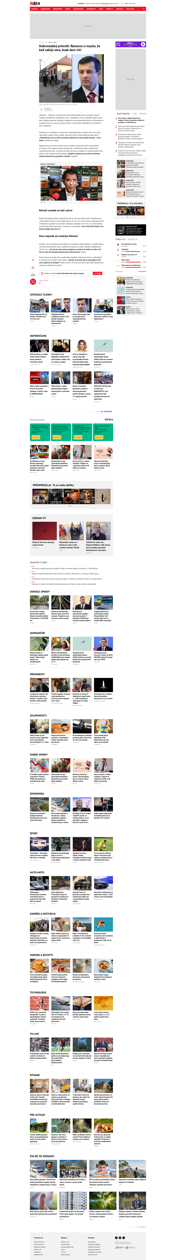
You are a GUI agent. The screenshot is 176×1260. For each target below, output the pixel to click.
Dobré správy (39, 754)
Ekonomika (91, 9)
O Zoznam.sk (38, 1238)
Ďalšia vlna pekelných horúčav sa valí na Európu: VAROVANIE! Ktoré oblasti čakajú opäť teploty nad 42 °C (60, 657)
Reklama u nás (65, 1242)
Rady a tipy (97, 981)
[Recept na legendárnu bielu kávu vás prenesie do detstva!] (82, 966)
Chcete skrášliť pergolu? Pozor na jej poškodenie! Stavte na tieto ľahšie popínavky (39, 1138)
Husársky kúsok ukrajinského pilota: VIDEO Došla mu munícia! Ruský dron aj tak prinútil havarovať (82, 657)
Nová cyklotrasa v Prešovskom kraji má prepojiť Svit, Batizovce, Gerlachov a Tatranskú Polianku (60, 896)
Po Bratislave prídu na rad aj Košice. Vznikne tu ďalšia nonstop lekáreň (39, 1055)
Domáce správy (40, 591)
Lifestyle (119, 9)
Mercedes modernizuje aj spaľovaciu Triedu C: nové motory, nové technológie (103, 894)
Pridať (99, 273)
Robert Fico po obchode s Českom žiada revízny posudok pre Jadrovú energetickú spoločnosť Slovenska (132, 153)
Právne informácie (39, 1242)
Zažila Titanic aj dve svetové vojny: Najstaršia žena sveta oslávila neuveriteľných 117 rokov (39, 738)
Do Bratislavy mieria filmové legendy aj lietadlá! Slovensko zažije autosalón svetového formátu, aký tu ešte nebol (39, 465)
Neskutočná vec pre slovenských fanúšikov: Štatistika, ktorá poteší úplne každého (59, 464)
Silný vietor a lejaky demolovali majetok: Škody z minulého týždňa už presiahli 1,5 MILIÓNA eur (65, 568)
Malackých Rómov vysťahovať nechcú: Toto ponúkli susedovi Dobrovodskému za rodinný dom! (60, 318)
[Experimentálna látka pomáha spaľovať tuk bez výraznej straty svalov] (82, 1003)
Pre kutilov (37, 1114)
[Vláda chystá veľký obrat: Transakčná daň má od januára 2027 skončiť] (103, 804)
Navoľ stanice (119, 271)
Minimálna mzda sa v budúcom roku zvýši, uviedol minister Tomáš (69, 545)
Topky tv (109, 9)
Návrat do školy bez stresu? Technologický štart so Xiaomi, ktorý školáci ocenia (102, 464)
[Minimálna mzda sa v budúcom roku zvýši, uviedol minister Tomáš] (71, 531)
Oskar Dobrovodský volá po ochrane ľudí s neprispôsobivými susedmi (81, 317)
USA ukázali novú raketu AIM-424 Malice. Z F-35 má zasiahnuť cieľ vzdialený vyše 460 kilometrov (60, 1016)
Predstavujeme (76, 903)
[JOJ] (117, 250)
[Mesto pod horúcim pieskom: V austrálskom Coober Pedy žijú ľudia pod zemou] (60, 726)
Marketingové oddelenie (95, 1252)
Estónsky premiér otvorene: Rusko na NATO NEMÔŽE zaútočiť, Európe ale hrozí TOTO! (103, 656)
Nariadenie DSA (38, 1255)
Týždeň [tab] (142, 113)
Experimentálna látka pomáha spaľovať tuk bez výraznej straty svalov (82, 1014)
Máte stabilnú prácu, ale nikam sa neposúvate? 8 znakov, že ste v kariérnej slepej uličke (60, 936)
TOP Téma (54, 1023)
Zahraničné (45, 9)
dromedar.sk (54, 744)
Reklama (64, 1238)
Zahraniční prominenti (57, 703)
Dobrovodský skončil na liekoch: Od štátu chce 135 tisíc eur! (38, 316)
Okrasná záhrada (34, 1144)
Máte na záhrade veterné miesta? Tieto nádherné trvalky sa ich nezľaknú (82, 1137)
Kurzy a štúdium (77, 942)
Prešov (95, 623)
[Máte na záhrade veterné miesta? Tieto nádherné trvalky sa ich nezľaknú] (82, 1126)
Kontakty (91, 1238)
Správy (61, 550)
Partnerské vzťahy (131, 226)
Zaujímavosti (78, 9)
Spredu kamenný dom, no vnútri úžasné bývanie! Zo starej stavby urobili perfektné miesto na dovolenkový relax (103, 1099)
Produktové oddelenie (94, 1244)
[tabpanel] (131, 136)
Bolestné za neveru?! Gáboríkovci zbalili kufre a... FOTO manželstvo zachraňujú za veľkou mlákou (81, 698)
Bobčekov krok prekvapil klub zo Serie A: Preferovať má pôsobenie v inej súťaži (60, 856)
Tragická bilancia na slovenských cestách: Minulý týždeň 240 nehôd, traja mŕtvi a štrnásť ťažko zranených (102, 616)
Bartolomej (105, 3)
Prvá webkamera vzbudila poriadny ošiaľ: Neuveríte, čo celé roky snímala (82, 737)
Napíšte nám (37, 1252)
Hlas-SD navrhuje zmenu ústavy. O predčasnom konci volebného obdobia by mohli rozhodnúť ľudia (103, 1056)
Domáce (34, 9)
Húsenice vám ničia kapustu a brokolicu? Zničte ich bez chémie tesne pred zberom (59, 1138)
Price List (63, 1252)
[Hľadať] (143, 9)
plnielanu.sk (97, 783)
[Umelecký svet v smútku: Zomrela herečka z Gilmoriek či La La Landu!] (103, 685)
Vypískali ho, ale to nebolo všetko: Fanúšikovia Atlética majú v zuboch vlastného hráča (82, 856)
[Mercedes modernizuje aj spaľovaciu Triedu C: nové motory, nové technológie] (103, 883)
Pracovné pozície (37, 419)
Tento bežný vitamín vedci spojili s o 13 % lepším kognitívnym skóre (102, 1015)
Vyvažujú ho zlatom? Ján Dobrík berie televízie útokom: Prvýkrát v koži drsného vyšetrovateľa (64, 584)
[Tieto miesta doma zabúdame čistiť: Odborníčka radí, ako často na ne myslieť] (103, 726)
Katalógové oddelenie (94, 1249)
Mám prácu (54, 942)
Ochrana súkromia (39, 1244)
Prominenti (57, 9)
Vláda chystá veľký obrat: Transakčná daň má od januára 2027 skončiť (103, 815)
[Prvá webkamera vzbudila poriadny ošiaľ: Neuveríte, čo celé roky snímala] (82, 726)
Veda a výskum (76, 1019)
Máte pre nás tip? (92, 1255)
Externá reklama (65, 1244)
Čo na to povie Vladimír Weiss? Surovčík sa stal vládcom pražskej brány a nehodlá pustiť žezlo (103, 856)
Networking (33, 945)
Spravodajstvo (92, 1242)
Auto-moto (37, 872)
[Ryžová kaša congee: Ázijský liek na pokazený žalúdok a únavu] (103, 966)
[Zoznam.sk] (120, 1248)
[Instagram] (120, 1238)
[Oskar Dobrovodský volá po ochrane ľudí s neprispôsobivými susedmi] (82, 305)
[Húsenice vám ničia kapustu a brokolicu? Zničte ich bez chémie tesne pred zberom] (60, 1126)
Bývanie (35, 1075)
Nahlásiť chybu (43, 280)
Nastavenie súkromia (39, 1247)
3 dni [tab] (134, 113)
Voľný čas (130, 9)
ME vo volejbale (34, 860)
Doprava (53, 903)
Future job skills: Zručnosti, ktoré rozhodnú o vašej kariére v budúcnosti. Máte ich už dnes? (103, 938)
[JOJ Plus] (117, 266)
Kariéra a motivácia (43, 913)
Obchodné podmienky (67, 1247)
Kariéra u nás (37, 1249)
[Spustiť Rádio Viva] (130, 43)
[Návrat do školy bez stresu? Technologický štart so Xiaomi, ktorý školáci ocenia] (82, 765)
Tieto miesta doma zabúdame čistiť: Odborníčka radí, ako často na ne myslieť (101, 738)
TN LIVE (34, 1033)
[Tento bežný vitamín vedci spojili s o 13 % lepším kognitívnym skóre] (103, 1003)
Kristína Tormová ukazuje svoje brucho (43, 543)
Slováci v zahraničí (56, 862)
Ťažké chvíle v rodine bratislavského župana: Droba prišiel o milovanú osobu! (134, 311)
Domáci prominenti (35, 703)
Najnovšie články (39, 562)
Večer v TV (133, 239)
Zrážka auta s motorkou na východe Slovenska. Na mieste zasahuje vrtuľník (82, 1055)
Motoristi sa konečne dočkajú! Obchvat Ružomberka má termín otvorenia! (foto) (38, 816)
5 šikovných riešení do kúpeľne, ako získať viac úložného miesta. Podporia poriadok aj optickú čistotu (81, 1099)
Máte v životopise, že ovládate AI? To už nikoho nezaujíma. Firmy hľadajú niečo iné (82, 936)
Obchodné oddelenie (94, 1247)
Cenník (63, 1249)
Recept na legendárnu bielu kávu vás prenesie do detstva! (81, 977)
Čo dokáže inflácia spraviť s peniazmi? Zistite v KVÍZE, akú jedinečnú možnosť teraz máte (39, 777)
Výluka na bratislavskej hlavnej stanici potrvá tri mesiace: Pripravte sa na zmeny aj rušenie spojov (65, 574)
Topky (49, 42)
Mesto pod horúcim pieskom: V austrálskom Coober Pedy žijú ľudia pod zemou (60, 738)
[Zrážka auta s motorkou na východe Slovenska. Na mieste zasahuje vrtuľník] (82, 1045)
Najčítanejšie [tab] (123, 113)
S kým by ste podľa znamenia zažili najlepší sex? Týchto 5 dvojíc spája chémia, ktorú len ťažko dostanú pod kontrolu (134, 231)
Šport (67, 9)
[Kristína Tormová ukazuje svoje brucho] (44, 531)
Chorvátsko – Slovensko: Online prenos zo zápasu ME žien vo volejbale (39, 855)
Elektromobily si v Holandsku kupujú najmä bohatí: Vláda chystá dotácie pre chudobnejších (39, 657)
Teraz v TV (120, 239)
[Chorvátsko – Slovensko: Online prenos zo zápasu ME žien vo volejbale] (39, 844)
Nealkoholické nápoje (78, 981)
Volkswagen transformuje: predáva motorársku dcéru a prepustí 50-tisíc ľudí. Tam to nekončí (38, 896)
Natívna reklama (65, 1255)
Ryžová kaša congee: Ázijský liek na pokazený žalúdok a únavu (103, 977)
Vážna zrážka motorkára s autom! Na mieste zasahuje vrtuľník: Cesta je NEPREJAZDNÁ (135, 301)
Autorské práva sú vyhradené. (123, 1243)
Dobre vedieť (33, 472)
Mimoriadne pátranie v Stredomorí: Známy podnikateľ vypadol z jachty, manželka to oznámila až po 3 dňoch (59, 817)
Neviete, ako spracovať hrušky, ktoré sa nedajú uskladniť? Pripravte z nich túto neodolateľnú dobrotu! (102, 1139)
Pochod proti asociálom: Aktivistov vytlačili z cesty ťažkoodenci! (103, 316)
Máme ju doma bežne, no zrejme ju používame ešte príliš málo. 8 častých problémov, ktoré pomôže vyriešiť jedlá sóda (60, 1099)
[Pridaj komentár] (33, 260)
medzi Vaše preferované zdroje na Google (64, 273)
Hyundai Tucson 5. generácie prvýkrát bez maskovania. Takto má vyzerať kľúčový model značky (81, 896)
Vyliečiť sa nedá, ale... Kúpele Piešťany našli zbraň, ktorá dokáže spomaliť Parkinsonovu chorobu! (98, 546)
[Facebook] (116, 1238)
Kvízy (101, 9)
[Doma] (117, 260)
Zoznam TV (39, 518)
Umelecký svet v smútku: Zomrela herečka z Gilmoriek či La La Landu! (103, 696)
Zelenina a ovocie (55, 1144)
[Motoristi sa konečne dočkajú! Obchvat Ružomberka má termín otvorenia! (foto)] (39, 804)
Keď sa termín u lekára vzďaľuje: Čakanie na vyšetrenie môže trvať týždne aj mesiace (81, 464)
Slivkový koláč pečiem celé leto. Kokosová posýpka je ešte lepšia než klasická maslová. (59, 978)
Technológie (38, 992)
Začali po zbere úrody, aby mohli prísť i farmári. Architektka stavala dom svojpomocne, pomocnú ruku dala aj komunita (39, 1099)
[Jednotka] (117, 255)
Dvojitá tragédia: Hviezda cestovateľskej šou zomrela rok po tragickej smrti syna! (60, 697)
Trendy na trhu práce (99, 945)
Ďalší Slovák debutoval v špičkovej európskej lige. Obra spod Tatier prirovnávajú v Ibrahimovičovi (60, 1058)
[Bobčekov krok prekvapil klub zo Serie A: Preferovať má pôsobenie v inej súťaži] (60, 844)
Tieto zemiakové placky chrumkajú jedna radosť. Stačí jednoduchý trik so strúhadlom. (38, 978)
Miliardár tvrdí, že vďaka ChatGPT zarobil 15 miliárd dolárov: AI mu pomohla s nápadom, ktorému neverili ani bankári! (82, 817)
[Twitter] (123, 1238)
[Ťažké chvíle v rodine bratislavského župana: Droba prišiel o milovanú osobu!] (121, 310)
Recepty (96, 1146)
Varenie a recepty (41, 955)
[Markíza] (117, 245)
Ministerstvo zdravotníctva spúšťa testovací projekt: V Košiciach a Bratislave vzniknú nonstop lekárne (67, 579)
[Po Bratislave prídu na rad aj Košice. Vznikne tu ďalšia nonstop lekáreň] (39, 1045)
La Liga (74, 862)
